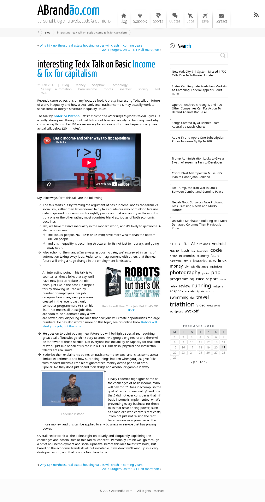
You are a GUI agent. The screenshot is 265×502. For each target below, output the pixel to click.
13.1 (185, 243)
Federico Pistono (67, 116)
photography (185, 272)
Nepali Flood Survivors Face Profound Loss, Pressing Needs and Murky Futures (198, 206)
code (216, 250)
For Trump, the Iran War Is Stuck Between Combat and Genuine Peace (197, 189)
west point (213, 305)
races (223, 279)
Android (219, 243)
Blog (124, 21)
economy (202, 256)
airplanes (203, 244)
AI (193, 243)
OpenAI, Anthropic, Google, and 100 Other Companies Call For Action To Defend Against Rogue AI (197, 108)
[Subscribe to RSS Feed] (256, 14)
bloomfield (202, 251)
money (176, 266)
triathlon (182, 304)
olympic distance (196, 266)
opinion (216, 266)
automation (63, 89)
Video (200, 305)
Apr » (203, 362)
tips (192, 297)
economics (187, 256)
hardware (176, 261)
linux (222, 260)
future (215, 256)
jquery (212, 261)
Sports (158, 21)
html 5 (187, 261)
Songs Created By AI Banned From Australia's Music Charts (195, 125)
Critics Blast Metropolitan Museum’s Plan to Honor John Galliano (197, 175)
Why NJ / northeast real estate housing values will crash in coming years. (91, 45)
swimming (179, 297)
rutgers (218, 286)
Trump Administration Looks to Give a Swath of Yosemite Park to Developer (198, 160)
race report (207, 279)
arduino (174, 251)
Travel (204, 21)
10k (177, 244)
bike (193, 251)
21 (223, 347)
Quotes (175, 21)
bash (185, 251)
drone (173, 256)
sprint (210, 291)
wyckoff (192, 311)
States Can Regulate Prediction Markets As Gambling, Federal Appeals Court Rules (199, 90)
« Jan (194, 362)
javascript (200, 261)
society (143, 89)
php (215, 272)
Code (190, 21)
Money (81, 85)
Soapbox (140, 21)
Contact (221, 21)
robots (108, 89)
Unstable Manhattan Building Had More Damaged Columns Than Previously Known (200, 224)
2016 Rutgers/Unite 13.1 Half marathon (130, 49)
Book (131, 310)
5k (171, 244)
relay (173, 286)
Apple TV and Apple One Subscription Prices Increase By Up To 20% (198, 139)
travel (202, 297)
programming (182, 279)
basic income (87, 89)
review (184, 286)
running (201, 285)
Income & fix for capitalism (96, 69)
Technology (119, 85)
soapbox (125, 89)
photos (205, 273)
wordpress (176, 311)
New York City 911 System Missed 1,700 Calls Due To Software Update (199, 73)
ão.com (68, 11)
